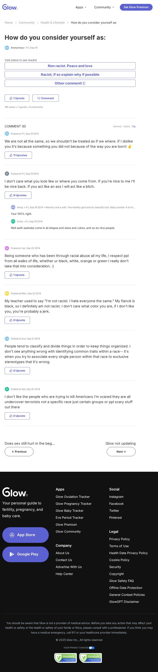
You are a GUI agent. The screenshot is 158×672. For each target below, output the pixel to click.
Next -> (121, 451)
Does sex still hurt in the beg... (30, 443)
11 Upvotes (20, 155)
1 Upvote (18, 98)
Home (9, 22)
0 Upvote (19, 320)
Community (26, 22)
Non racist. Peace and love (70, 66)
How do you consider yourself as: (94, 22)
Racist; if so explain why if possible (70, 74)
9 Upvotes (20, 195)
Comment (47, 98)
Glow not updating (121, 443)
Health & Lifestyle (53, 22)
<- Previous (19, 451)
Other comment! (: (70, 83)
